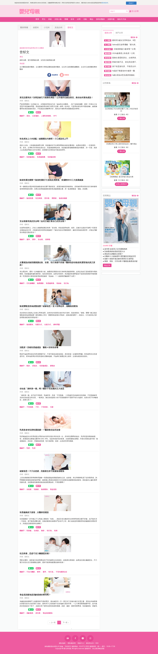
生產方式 (47, 324)
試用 (79, 19)
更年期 (46, 198)
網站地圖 (62, 643)
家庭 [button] (50, 19)
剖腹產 (36, 489)
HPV (55, 116)
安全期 (40, 239)
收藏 (39, 112)
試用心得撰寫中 (121, 184)
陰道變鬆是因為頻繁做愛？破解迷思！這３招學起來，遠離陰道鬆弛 (49, 306)
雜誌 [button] (91, 19)
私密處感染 (31, 157)
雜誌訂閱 (107, 265)
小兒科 (47, 27)
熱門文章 (119, 33)
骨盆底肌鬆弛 (47, 613)
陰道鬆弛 (30, 324)
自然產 (29, 489)
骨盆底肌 (53, 489)
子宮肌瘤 (30, 407)
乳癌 (28, 448)
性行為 (66, 283)
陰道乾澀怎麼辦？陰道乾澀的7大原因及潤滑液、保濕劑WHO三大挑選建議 (51, 180)
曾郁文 (70, 27)
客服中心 (81, 643)
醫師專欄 (24, 27)
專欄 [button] (66, 19)
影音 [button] (72, 19)
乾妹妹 (59, 283)
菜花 (28, 116)
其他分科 (58, 27)
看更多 (133, 37)
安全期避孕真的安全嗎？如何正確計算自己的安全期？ (43, 221)
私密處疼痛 (50, 283)
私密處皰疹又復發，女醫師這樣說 (34, 512)
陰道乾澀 (30, 198)
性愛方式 (38, 324)
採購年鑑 (111, 19)
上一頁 (52, 622)
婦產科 (36, 27)
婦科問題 (56, 324)
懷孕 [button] (37, 19)
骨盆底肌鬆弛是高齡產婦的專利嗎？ (35, 595)
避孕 (28, 239)
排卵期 (47, 239)
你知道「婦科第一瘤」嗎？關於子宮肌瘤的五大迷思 (42, 388)
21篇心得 (121, 118)
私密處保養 (52, 157)
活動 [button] (85, 19)
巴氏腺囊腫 (31, 283)
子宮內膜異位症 (61, 572)
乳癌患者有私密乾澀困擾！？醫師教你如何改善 (40, 430)
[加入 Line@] (83, 638)
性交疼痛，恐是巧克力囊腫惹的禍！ (35, 553)
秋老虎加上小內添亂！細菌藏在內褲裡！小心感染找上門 (44, 139)
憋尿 (28, 366)
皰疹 (42, 531)
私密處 (29, 531)
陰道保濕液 (63, 198)
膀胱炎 (52, 366)
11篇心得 (121, 151)
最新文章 (108, 33)
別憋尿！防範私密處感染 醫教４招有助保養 (39, 347)
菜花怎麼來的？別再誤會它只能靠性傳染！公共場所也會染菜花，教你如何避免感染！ (56, 97)
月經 (51, 407)
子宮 (37, 407)
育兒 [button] (43, 19)
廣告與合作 (90, 643)
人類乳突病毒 (46, 116)
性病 (55, 531)
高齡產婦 (30, 613)
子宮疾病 (44, 407)
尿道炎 (34, 366)
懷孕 (33, 239)
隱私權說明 (105, 3)
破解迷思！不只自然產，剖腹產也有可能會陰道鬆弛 (42, 471)
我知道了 (131, 3)
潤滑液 (54, 198)
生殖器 (36, 531)
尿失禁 (37, 613)
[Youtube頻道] (67, 638)
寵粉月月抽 (121, 19)
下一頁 (66, 622)
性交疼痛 (38, 198)
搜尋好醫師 (100, 19)
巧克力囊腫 (31, 572)
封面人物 (58, 19)
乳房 (33, 448)
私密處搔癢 (41, 157)
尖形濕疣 (35, 116)
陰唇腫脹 (40, 283)
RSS (97, 643)
